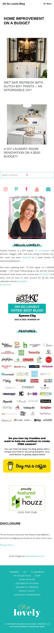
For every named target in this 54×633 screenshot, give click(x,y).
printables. (22, 281)
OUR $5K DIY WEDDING (27, 587)
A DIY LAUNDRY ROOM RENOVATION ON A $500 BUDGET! (22, 152)
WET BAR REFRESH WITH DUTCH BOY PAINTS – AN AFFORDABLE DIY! (23, 86)
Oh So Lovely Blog (14, 3)
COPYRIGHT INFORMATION (27, 595)
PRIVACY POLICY (27, 591)
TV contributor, (43, 250)
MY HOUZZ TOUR (22, 576)
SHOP (37, 576)
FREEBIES (14, 572)
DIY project (44, 274)
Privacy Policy (6, 545)
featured (27, 257)
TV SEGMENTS (38, 572)
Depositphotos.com (34, 556)
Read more (5, 284)
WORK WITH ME (27, 579)
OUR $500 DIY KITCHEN (27, 583)
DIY (25, 572)
